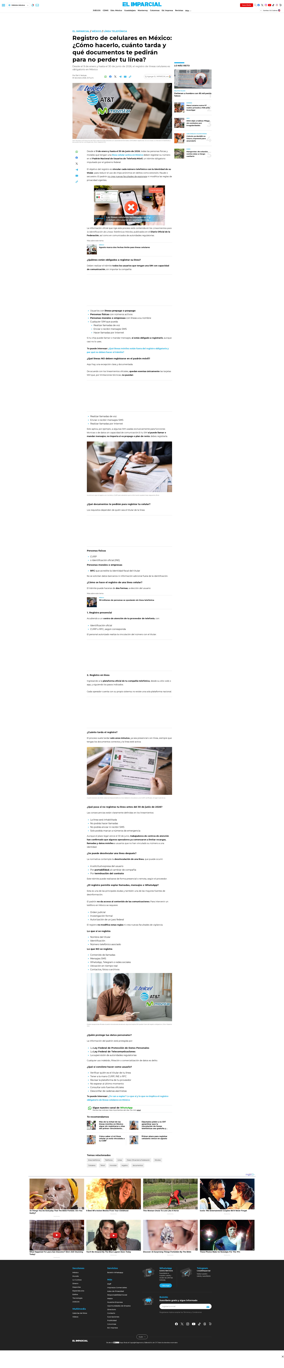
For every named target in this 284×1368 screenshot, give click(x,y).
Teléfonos (108, 1160)
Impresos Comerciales (117, 1287)
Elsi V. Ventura (81, 75)
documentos (138, 1165)
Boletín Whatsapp (115, 1272)
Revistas (179, 10)
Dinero (75, 1283)
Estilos (75, 1294)
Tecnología (77, 1298)
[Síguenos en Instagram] (266, 4)
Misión (110, 1298)
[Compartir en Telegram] (120, 76)
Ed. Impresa (167, 10)
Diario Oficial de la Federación (138, 1160)
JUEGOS (97, 10)
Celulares (91, 1165)
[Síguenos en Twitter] (262, 4)
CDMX (105, 10)
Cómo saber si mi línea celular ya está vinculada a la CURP (112, 1138)
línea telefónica (115, 31)
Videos (75, 1317)
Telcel (102, 1165)
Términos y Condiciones (192, 1312)
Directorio (111, 1309)
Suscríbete (246, 5)
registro (125, 1165)
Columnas (155, 10)
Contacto (111, 1313)
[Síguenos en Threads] (277, 4)
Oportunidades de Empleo (119, 1306)
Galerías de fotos (79, 1313)
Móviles (158, 1160)
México (96, 31)
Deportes (76, 1287)
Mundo (75, 1276)
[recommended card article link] (92, 249)
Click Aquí (165, 1285)
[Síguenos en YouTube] (269, 4)
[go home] (80, 1340)
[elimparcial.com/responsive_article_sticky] (282, 1356)
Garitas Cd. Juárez (270, 10)
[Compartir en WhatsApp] (105, 76)
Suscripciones (113, 1317)
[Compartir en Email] (125, 76)
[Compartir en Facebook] (110, 76)
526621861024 (166, 1271)
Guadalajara (130, 10)
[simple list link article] (193, 79)
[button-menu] (3, 5)
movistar (113, 1165)
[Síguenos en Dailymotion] (280, 4)
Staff (109, 1284)
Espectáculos (78, 1291)
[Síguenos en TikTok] (273, 4)
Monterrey (143, 10)
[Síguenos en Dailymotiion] (210, 1324)
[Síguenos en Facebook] (258, 4)
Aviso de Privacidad (115, 1291)
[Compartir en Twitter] (115, 76)
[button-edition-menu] (261, 10)
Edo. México (116, 10)
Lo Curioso (77, 1280)
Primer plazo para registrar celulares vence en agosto (154, 1137)
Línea (120, 1160)
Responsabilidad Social (117, 1295)
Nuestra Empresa (115, 1302)
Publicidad (112, 1320)
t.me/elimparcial (203, 1271)
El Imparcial (81, 31)
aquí (139, 1110)
